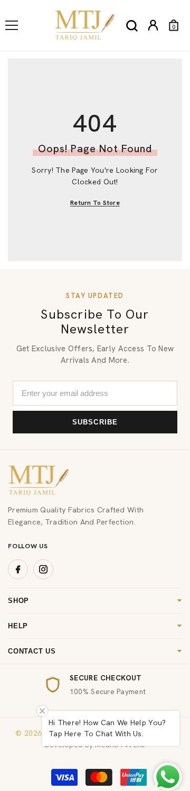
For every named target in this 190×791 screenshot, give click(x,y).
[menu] (11, 25)
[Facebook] (18, 569)
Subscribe (94, 422)
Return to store (95, 203)
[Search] (132, 26)
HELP (18, 626)
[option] (95, 684)
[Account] (153, 25)
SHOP (18, 601)
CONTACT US (32, 651)
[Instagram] (43, 569)
